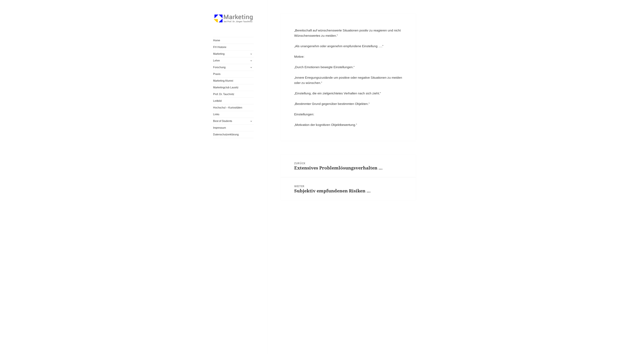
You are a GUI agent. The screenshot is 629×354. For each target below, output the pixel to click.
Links (216, 114)
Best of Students (222, 121)
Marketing (219, 53)
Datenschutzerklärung (226, 134)
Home (216, 40)
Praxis (216, 74)
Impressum (219, 127)
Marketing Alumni (223, 80)
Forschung (219, 67)
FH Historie (219, 47)
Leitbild (217, 100)
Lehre (216, 60)
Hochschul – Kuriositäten (227, 107)
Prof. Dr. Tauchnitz (223, 94)
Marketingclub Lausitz (225, 87)
